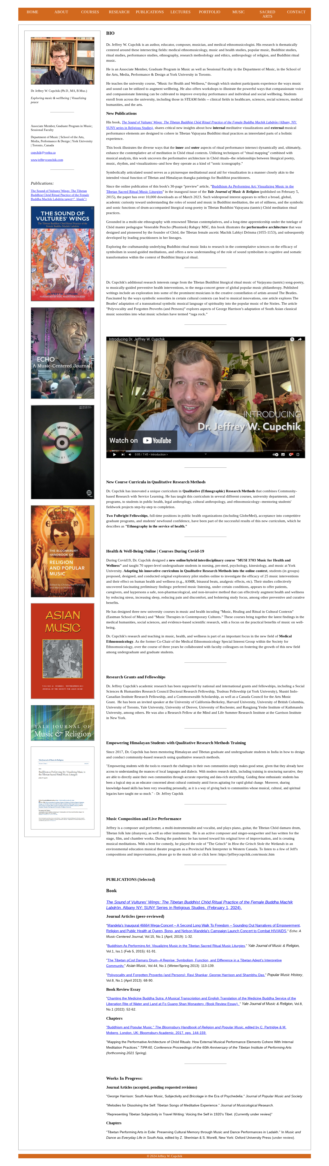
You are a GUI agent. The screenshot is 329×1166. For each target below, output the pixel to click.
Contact (296, 12)
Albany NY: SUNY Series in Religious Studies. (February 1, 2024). (182, 907)
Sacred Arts (267, 14)
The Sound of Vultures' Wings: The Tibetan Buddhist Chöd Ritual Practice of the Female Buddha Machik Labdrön (200, 122)
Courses (90, 12)
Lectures (181, 12)
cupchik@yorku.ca (43, 152)
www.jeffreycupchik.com (47, 160)
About (61, 12)
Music (238, 12)
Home (32, 12)
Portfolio (209, 12)
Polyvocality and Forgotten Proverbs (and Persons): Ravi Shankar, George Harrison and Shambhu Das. (186, 975)
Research (119, 12)
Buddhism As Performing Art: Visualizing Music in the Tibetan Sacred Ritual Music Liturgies (176, 946)
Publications (150, 12)
